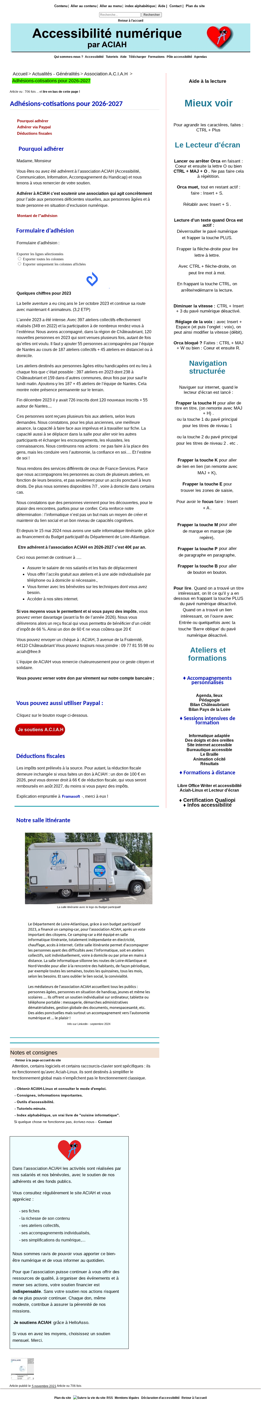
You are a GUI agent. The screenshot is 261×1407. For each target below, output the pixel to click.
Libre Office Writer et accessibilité (207, 785)
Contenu (61, 6)
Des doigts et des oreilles (207, 740)
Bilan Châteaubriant (207, 704)
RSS (110, 1398)
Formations (156, 57)
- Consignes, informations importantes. (49, 1095)
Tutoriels (112, 57)
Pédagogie (207, 700)
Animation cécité (207, 759)
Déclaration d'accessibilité (160, 1398)
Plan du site (195, 6)
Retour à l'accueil (130, 20)
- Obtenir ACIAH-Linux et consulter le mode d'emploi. (61, 1089)
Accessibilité (95, 57)
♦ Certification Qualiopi (207, 800)
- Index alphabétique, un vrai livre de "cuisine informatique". (67, 1115)
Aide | (162, 6)
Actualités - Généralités (56, 73)
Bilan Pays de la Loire (207, 709)
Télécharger (138, 57)
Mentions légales (127, 1398)
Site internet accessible (207, 744)
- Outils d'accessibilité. (34, 1102)
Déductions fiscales (34, 133)
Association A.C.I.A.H (106, 73)
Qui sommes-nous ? (69, 57)
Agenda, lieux (207, 695)
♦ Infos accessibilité (207, 805)
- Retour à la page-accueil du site (37, 1060)
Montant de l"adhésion (37, 216)
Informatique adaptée (207, 735)
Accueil (20, 73)
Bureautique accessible (207, 749)
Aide (123, 57)
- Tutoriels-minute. (30, 1108)
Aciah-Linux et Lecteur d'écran (207, 790)
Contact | (176, 6)
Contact (105, 1121)
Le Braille (207, 754)
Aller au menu (111, 6)
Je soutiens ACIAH (33, 1322)
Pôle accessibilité (180, 57)
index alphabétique (140, 6)
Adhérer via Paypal (34, 127)
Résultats (207, 763)
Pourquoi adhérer (32, 121)
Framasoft (71, 796)
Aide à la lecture (207, 81)
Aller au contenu (84, 6)
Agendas (200, 57)
